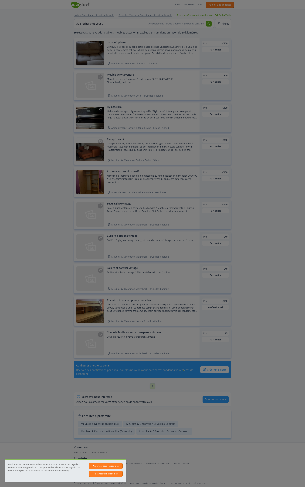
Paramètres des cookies (106, 473)
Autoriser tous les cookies (106, 465)
